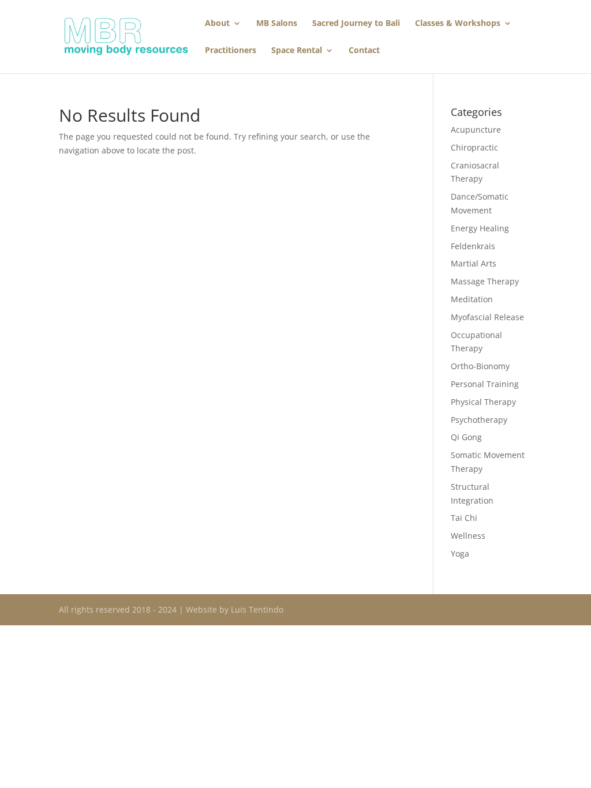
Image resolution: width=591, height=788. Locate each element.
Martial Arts (473, 263)
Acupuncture (476, 129)
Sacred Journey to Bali (356, 23)
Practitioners (230, 50)
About (217, 23)
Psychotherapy (479, 419)
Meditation (472, 299)
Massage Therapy (485, 281)
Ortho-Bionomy (480, 366)
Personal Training (485, 383)
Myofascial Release (487, 317)
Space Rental (296, 50)
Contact (364, 50)
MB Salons (276, 23)
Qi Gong (466, 436)
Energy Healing (480, 228)
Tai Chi (464, 517)
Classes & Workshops (457, 23)
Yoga (460, 553)
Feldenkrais (473, 246)
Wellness (468, 535)
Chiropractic (474, 147)
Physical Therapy (483, 401)
